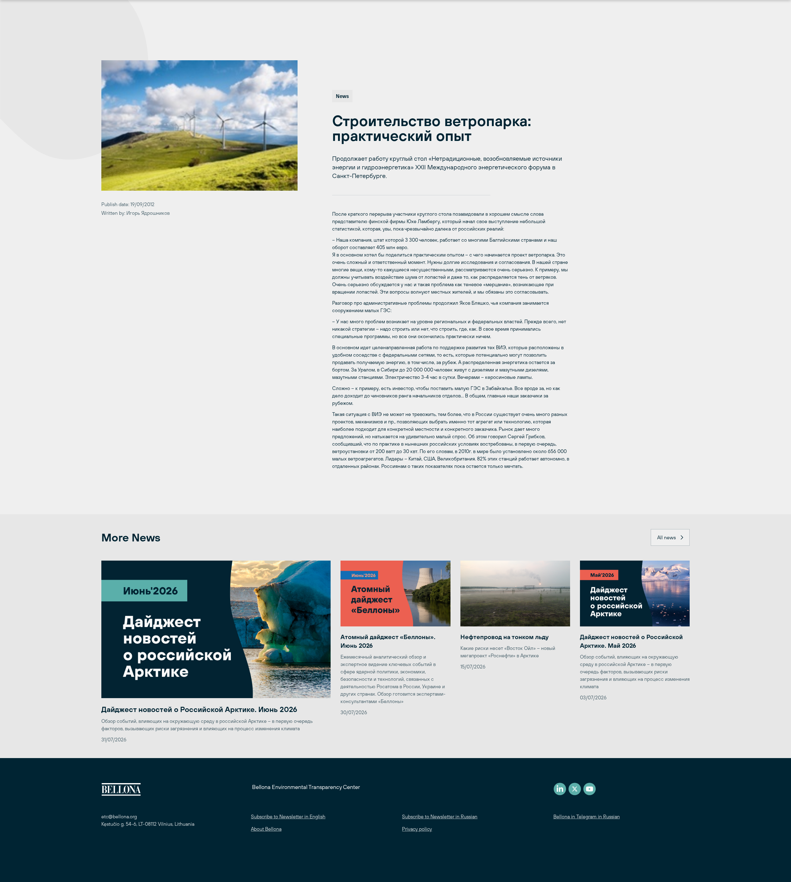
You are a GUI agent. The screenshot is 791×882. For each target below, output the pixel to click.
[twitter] (575, 789)
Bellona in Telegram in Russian (586, 816)
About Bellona (266, 829)
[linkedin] (560, 789)
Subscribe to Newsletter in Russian (439, 816)
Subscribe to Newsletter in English (288, 816)
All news (666, 537)
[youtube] (589, 789)
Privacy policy (417, 829)
